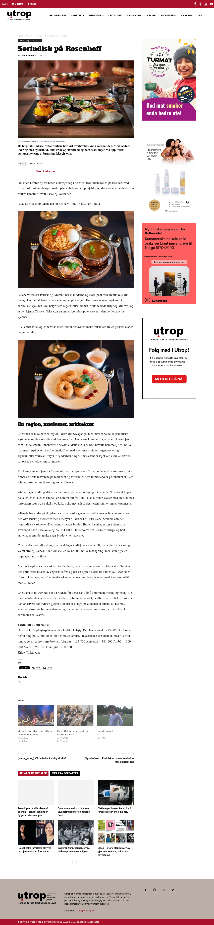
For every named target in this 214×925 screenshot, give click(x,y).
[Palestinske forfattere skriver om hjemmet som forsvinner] (36, 832)
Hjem (20, 35)
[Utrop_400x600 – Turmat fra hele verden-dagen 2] (169, 119)
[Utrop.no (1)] (169, 214)
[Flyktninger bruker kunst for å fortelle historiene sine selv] (116, 792)
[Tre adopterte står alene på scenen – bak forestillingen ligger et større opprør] (36, 792)
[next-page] (80, 862)
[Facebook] (145, 890)
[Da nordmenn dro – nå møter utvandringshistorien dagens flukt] (76, 792)
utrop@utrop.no (86, 910)
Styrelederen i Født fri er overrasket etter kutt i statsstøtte (109, 760)
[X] (163, 890)
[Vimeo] (172, 890)
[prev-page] (74, 862)
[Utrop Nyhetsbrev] (169, 398)
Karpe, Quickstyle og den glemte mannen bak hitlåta (72, 732)
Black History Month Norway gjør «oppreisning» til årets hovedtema (114, 851)
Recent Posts (36, 163)
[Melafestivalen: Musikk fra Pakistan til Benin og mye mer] (36, 715)
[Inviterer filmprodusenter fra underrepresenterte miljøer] (76, 832)
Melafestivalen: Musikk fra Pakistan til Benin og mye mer (35, 732)
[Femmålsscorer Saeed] (115, 715)
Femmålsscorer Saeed (107, 731)
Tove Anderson (27, 55)
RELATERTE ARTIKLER (33, 773)
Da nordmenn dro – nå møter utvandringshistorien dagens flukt (74, 812)
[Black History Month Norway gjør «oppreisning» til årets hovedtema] (116, 832)
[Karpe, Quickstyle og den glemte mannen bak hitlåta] (75, 715)
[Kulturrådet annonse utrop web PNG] (169, 303)
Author (22, 163)
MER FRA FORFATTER (65, 773)
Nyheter (29, 35)
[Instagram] (154, 889)
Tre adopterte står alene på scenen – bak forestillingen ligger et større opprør (33, 812)
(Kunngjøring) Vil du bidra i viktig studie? (42, 758)
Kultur (39, 35)
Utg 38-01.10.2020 (33, 40)
